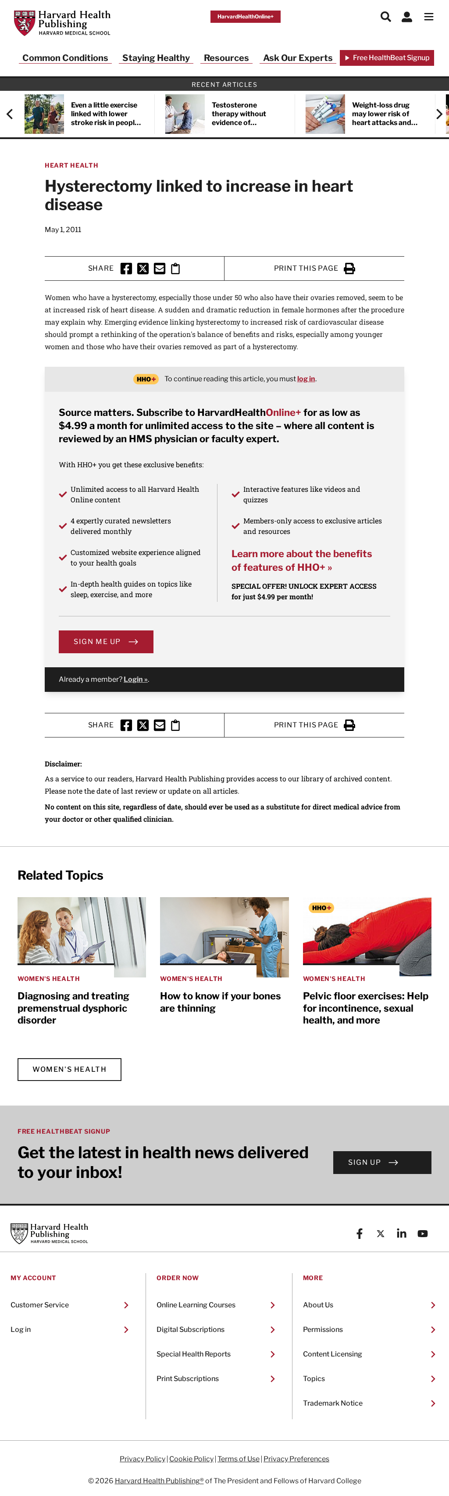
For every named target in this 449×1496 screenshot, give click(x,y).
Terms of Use (238, 1459)
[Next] (435, 114)
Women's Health (69, 1069)
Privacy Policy (142, 1459)
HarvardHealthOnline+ (245, 16)
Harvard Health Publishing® (159, 1481)
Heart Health (71, 165)
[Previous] (14, 114)
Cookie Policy (191, 1459)
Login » (136, 679)
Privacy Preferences (296, 1459)
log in (306, 379)
